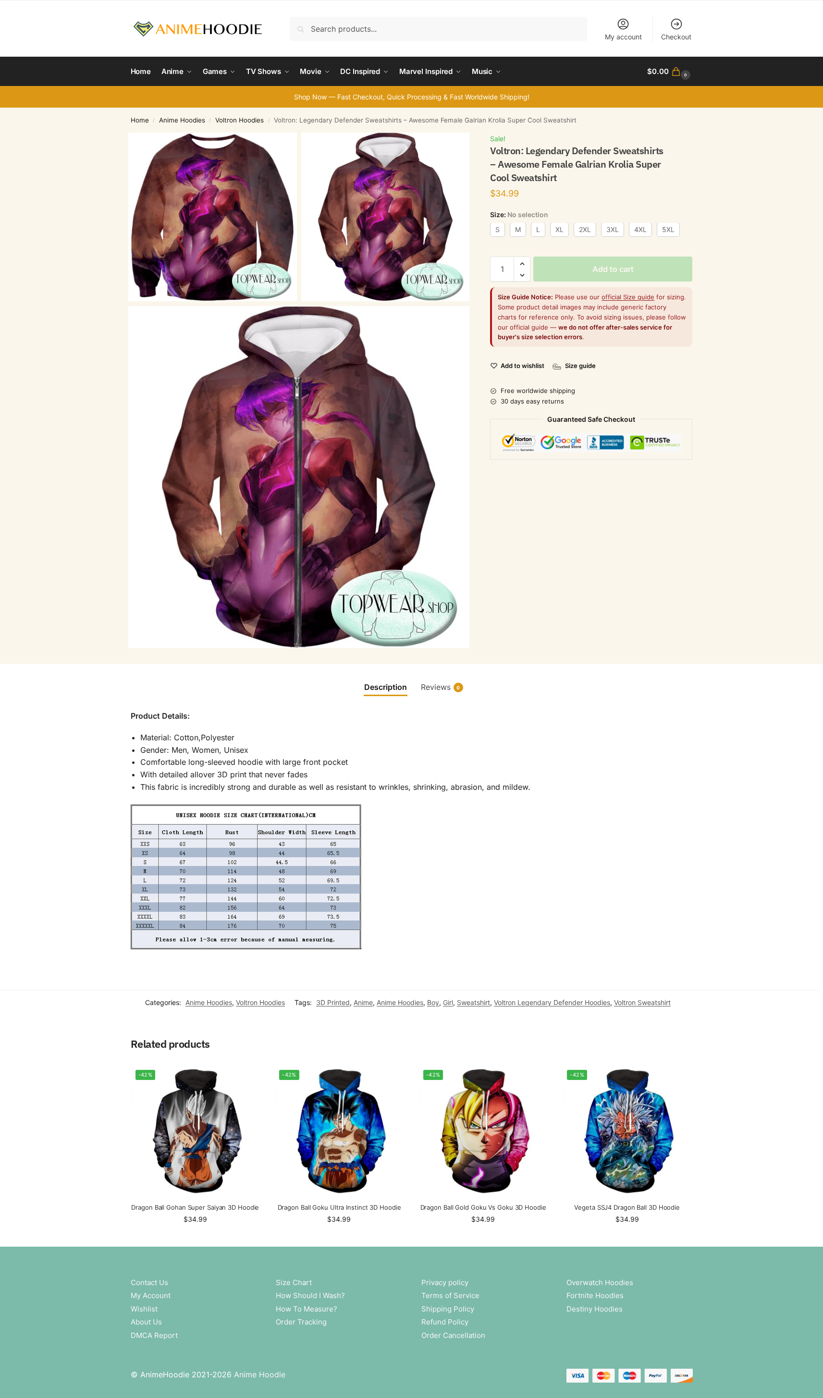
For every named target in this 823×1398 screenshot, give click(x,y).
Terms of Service (450, 1295)
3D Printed (333, 1002)
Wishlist (144, 1308)
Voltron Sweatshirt (642, 1002)
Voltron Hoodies (239, 120)
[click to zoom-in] (212, 217)
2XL (585, 230)
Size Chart (294, 1282)
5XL (668, 230)
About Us (146, 1321)
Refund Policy (444, 1321)
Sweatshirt (473, 1002)
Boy (433, 1002)
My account (623, 37)
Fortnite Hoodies (595, 1295)
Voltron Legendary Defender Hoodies (552, 1002)
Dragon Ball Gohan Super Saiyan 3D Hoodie (195, 1207)
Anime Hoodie (259, 1374)
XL (559, 230)
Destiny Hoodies (594, 1308)
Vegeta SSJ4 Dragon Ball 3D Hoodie (627, 1207)
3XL (612, 230)
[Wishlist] (245, 1079)
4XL (640, 230)
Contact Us (149, 1282)
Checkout (676, 37)
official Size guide (628, 297)
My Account (151, 1295)
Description (385, 687)
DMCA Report (154, 1335)
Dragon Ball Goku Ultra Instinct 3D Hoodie (339, 1207)
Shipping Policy (447, 1308)
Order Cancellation (453, 1335)
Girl (448, 1002)
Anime (363, 1002)
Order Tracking (301, 1321)
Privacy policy (444, 1282)
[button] (669, 71)
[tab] (385, 687)
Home (140, 120)
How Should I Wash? (310, 1295)
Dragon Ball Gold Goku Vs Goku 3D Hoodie (483, 1207)
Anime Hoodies (182, 120)
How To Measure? (306, 1308)
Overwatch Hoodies (599, 1282)
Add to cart (613, 269)
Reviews (440, 687)
